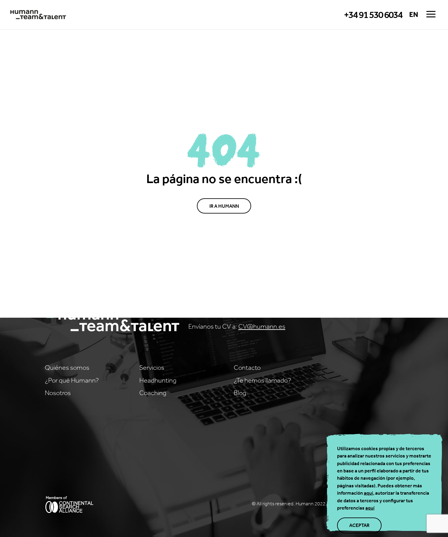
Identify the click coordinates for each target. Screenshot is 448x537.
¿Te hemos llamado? (262, 380)
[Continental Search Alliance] (69, 506)
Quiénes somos (67, 367)
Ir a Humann (224, 206)
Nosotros (58, 393)
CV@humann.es (261, 326)
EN (413, 14)
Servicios (151, 367)
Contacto (247, 367)
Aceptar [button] (359, 525)
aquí (368, 493)
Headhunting (157, 380)
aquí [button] (370, 508)
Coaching (152, 393)
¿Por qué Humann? (72, 380)
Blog (240, 393)
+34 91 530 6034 (373, 14)
